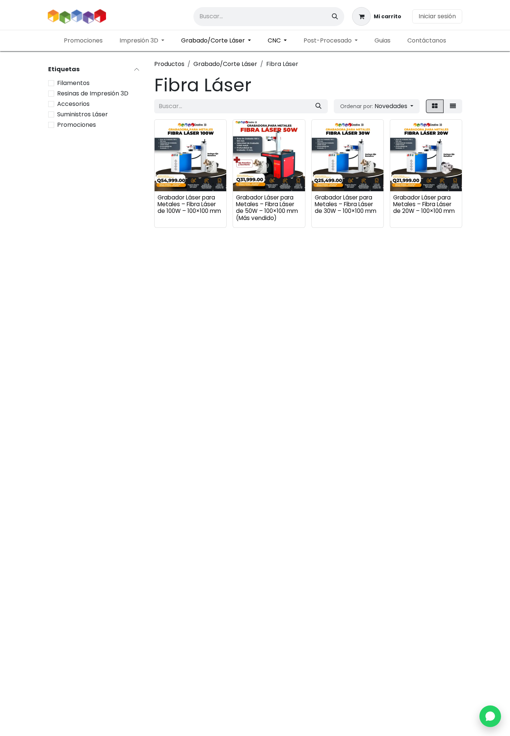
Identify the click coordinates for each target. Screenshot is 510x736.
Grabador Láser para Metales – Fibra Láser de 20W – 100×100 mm (424, 204)
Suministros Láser (82, 114)
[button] (377, 106)
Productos (169, 64)
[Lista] (453, 106)
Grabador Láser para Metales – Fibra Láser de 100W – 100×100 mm (189, 204)
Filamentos (73, 83)
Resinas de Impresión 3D (92, 93)
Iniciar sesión (437, 16)
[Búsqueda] (335, 16)
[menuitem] (83, 40)
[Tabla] (435, 106)
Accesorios (73, 104)
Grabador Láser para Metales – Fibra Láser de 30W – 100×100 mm (345, 204)
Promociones (76, 124)
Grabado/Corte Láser (225, 64)
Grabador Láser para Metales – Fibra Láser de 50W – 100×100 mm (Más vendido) (267, 208)
